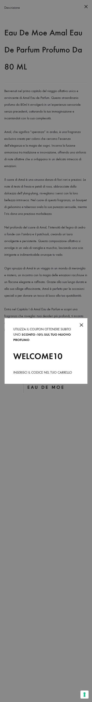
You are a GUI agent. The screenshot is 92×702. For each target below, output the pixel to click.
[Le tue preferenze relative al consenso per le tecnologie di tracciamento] (84, 694)
